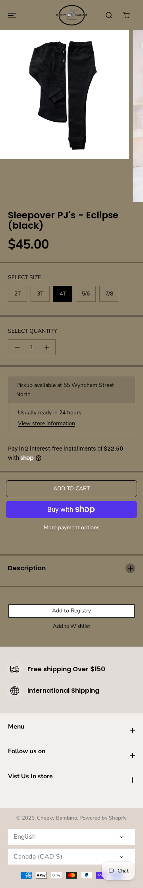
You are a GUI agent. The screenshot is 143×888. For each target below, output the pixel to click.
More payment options (72, 527)
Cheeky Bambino (57, 818)
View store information (46, 423)
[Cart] (126, 15)
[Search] (109, 15)
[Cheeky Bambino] (71, 15)
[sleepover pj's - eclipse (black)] (64, 94)
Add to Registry (71, 610)
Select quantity (32, 331)
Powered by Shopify (103, 818)
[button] (12, 15)
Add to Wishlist (71, 626)
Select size (24, 277)
